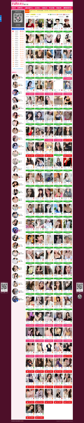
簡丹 (21, 161)
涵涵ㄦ (21, 276)
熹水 (21, 230)
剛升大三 (22, 123)
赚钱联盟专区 (67, 8)
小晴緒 (21, 246)
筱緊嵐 (21, 215)
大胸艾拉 (22, 108)
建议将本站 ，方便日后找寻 (18, 0)
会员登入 (37, 8)
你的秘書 (22, 253)
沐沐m (21, 138)
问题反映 (58, 8)
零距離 (21, 131)
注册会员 (44, 8)
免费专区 (20, 8)
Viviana (21, 116)
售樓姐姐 (22, 292)
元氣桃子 (22, 177)
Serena (21, 100)
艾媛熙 (21, 85)
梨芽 (21, 269)
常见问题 (51, 8)
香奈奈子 (22, 184)
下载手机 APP (18, 11)
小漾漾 (21, 284)
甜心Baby (22, 146)
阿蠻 (21, 200)
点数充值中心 (29, 8)
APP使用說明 (18, 24)
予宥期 (21, 77)
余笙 (21, 154)
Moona (21, 192)
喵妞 (21, 223)
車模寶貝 (22, 299)
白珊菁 (21, 261)
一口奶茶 (22, 238)
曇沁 (21, 169)
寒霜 (21, 207)
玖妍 (21, 93)
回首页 (14, 8)
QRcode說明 (18, 25)
